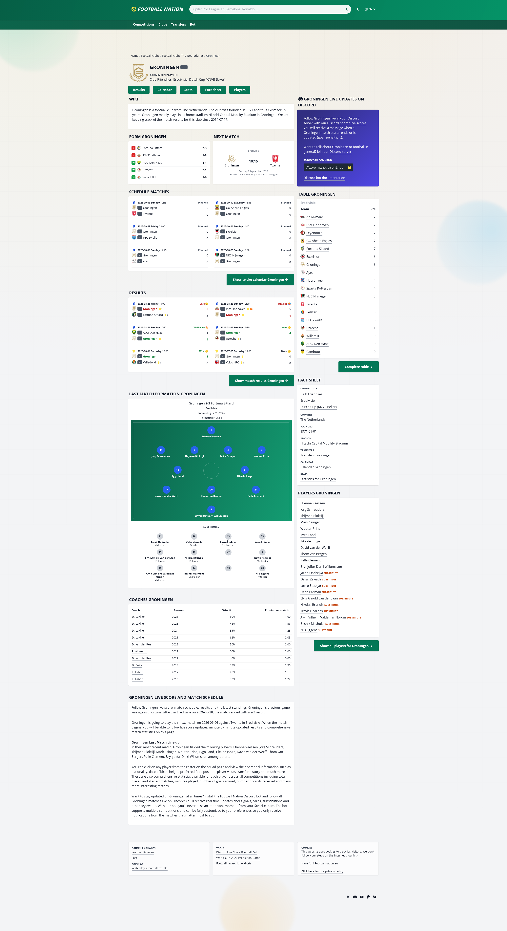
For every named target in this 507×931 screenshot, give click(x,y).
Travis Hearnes (311, 611)
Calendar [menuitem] (164, 90)
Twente (236, 722)
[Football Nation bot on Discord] (355, 897)
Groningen (314, 264)
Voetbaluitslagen (143, 852)
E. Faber (137, 672)
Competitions (143, 24)
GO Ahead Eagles (319, 241)
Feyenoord (314, 233)
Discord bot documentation (324, 178)
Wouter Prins (310, 528)
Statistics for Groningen (318, 479)
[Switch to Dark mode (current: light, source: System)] (358, 9)
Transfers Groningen (316, 455)
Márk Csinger (310, 522)
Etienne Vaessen (312, 503)
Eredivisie (180, 79)
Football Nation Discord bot (240, 796)
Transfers (178, 24)
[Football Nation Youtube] (362, 897)
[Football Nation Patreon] (368, 897)
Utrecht (312, 328)
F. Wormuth (139, 651)
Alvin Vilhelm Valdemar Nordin (323, 617)
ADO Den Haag (317, 344)
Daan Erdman (310, 592)
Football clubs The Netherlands (183, 55)
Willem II (312, 336)
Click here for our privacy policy (322, 871)
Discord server (341, 151)
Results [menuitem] (139, 90)
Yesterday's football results (150, 868)
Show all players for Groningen (345, 646)
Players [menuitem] (240, 90)
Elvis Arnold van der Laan (319, 598)
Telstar (311, 312)
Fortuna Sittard (161, 712)
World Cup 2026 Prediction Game (238, 858)
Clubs (162, 24)
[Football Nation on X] (348, 897)
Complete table (357, 367)
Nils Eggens (308, 630)
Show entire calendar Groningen (259, 279)
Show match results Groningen (260, 381)
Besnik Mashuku (312, 623)
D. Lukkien (139, 616)
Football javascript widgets (234, 863)
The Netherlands (312, 419)
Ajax (309, 272)
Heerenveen (315, 280)
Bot (192, 24)
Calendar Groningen (315, 467)
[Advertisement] (253, 43)
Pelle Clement (310, 560)
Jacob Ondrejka (311, 573)
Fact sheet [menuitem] (213, 90)
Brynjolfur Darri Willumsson (321, 566)
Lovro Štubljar (310, 585)
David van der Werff (315, 547)
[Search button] (346, 9)
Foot (134, 858)
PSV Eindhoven (317, 225)
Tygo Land (308, 535)
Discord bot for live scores (346, 123)
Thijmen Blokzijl (312, 516)
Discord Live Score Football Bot (236, 852)
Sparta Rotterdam (319, 288)
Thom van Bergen (313, 554)
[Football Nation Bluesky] (374, 897)
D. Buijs (137, 665)
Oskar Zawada (310, 579)
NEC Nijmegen (317, 296)
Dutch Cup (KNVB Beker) (207, 79)
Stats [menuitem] (188, 90)
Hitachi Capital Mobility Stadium (324, 443)
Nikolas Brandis (312, 604)
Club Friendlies (161, 79)
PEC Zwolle (314, 320)
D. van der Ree (141, 644)
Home (134, 55)
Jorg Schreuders (312, 509)
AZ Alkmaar (314, 217)
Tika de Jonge (310, 541)
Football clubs (150, 55)
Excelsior (313, 256)
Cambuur (313, 352)
